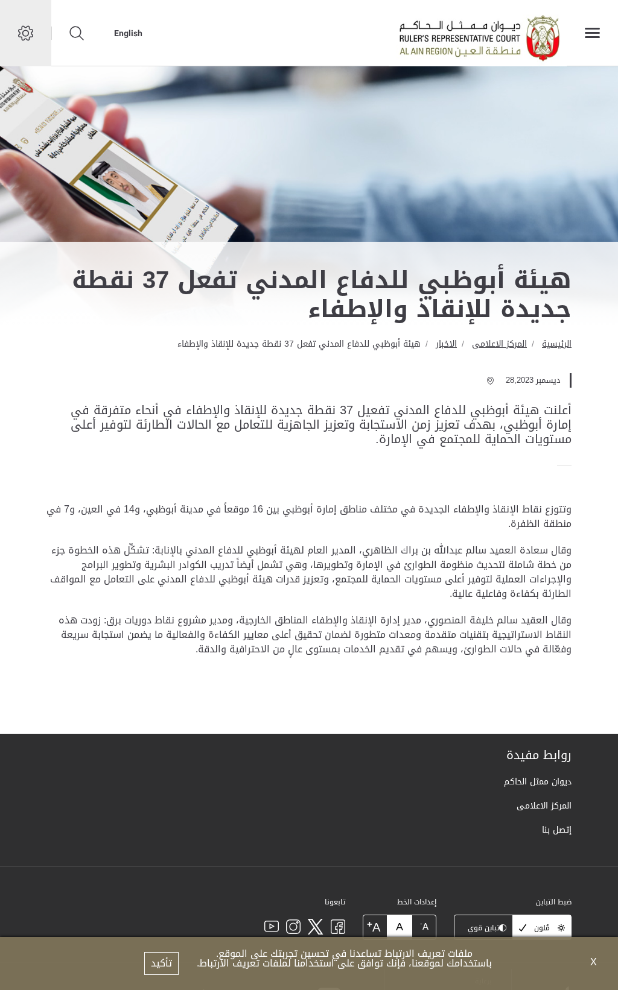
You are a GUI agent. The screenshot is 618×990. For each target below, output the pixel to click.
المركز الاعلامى (499, 344)
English (128, 33)
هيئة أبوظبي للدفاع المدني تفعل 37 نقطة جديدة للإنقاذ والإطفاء (299, 344)
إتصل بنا (557, 830)
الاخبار (446, 344)
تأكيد (161, 963)
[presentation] (568, 465)
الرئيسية (557, 344)
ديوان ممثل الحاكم (538, 782)
